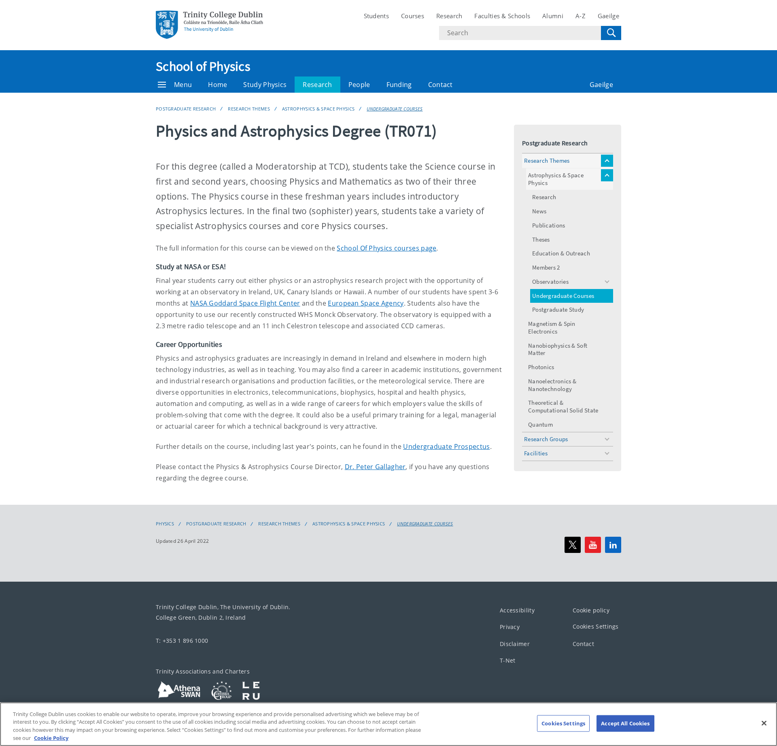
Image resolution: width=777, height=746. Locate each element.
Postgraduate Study (558, 309)
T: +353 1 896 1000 (182, 640)
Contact (440, 84)
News (539, 211)
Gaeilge (608, 16)
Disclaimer (515, 644)
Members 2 (546, 267)
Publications (548, 225)
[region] (388, 724)
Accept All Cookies (625, 723)
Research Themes (249, 109)
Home (217, 84)
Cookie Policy (51, 737)
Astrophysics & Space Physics (318, 109)
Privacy (510, 627)
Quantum (540, 424)
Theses (541, 239)
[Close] (764, 723)
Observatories (550, 281)
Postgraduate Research (186, 109)
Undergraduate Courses (394, 109)
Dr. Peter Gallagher (375, 466)
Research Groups (546, 439)
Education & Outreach (561, 253)
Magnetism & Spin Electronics (551, 327)
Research (449, 16)
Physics (165, 524)
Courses (412, 16)
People (359, 84)
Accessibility (517, 610)
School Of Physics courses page (386, 248)
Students (376, 16)
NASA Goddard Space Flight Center (245, 303)
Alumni (552, 16)
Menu (183, 84)
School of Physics (203, 66)
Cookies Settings (596, 626)
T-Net (508, 660)
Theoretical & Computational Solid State (563, 406)
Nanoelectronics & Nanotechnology (552, 385)
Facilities (536, 453)
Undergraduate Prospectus (446, 446)
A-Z (580, 16)
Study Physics (265, 84)
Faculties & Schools (502, 16)
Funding (399, 84)
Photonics (541, 367)
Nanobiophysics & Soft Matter (557, 349)
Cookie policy (591, 610)
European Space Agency (365, 303)
